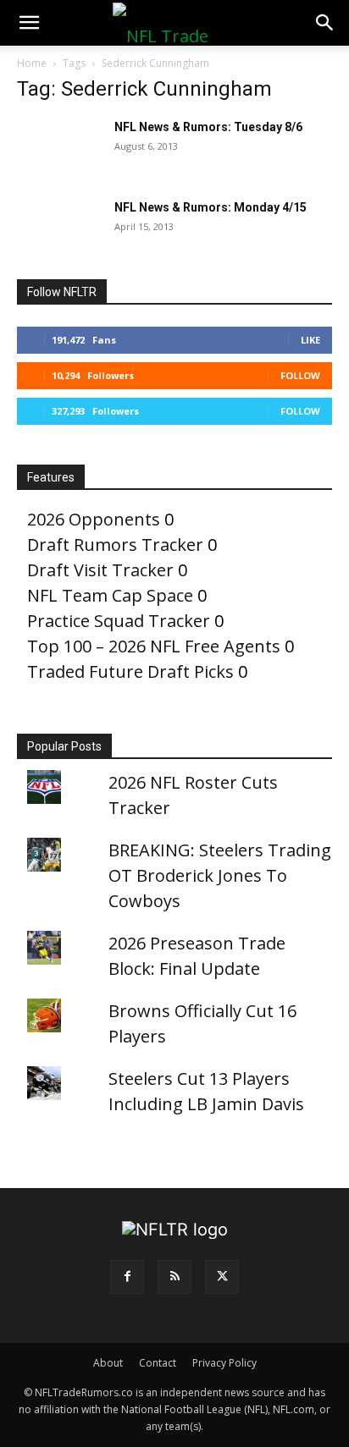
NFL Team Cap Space (110, 595)
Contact (157, 1363)
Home (32, 63)
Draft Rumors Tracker (115, 544)
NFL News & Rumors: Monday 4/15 (210, 207)
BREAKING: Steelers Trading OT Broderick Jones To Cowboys (219, 875)
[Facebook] (127, 1277)
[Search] (325, 23)
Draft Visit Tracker (100, 569)
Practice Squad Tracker (118, 620)
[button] (29, 23)
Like (310, 339)
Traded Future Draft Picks (130, 671)
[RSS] (174, 1277)
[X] (222, 1277)
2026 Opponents (93, 519)
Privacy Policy (224, 1363)
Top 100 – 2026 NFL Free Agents (153, 646)
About (108, 1363)
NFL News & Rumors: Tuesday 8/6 (208, 127)
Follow (300, 375)
